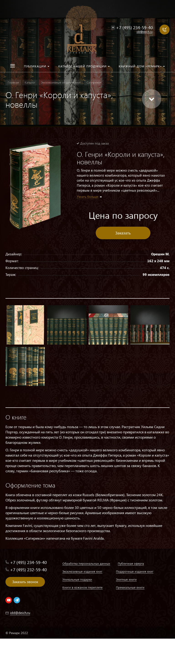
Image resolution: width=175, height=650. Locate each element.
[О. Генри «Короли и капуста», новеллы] (35, 186)
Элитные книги (126, 579)
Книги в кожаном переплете (82, 587)
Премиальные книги (130, 587)
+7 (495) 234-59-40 (134, 27)
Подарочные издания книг (134, 571)
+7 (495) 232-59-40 (28, 569)
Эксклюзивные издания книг (82, 571)
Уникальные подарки (77, 579)
